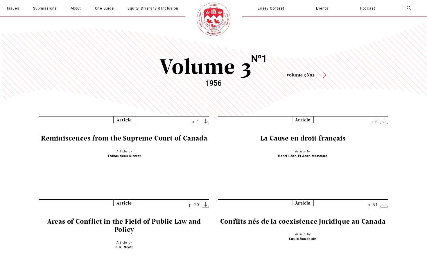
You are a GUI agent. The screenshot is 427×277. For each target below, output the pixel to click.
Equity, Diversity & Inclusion (153, 8)
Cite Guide (104, 8)
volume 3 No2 (301, 75)
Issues (13, 8)
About (76, 8)
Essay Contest (271, 8)
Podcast (367, 8)
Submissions (45, 8)
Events (322, 8)
